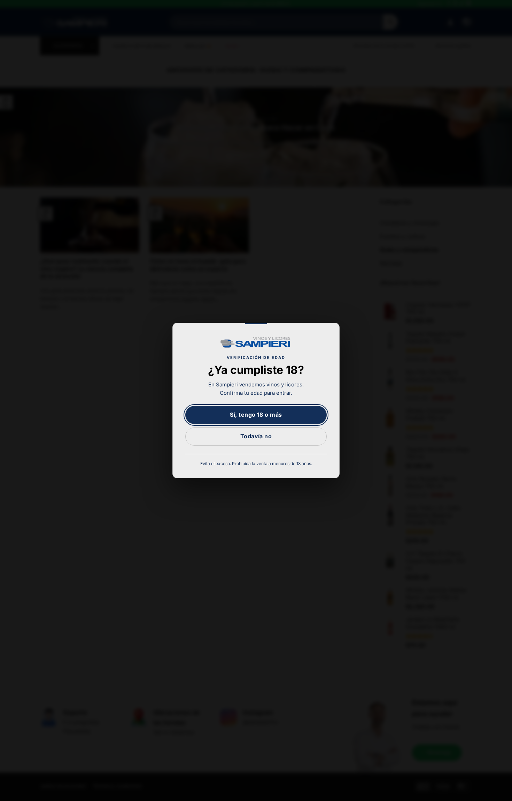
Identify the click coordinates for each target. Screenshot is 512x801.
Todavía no (256, 436)
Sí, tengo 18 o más (256, 414)
